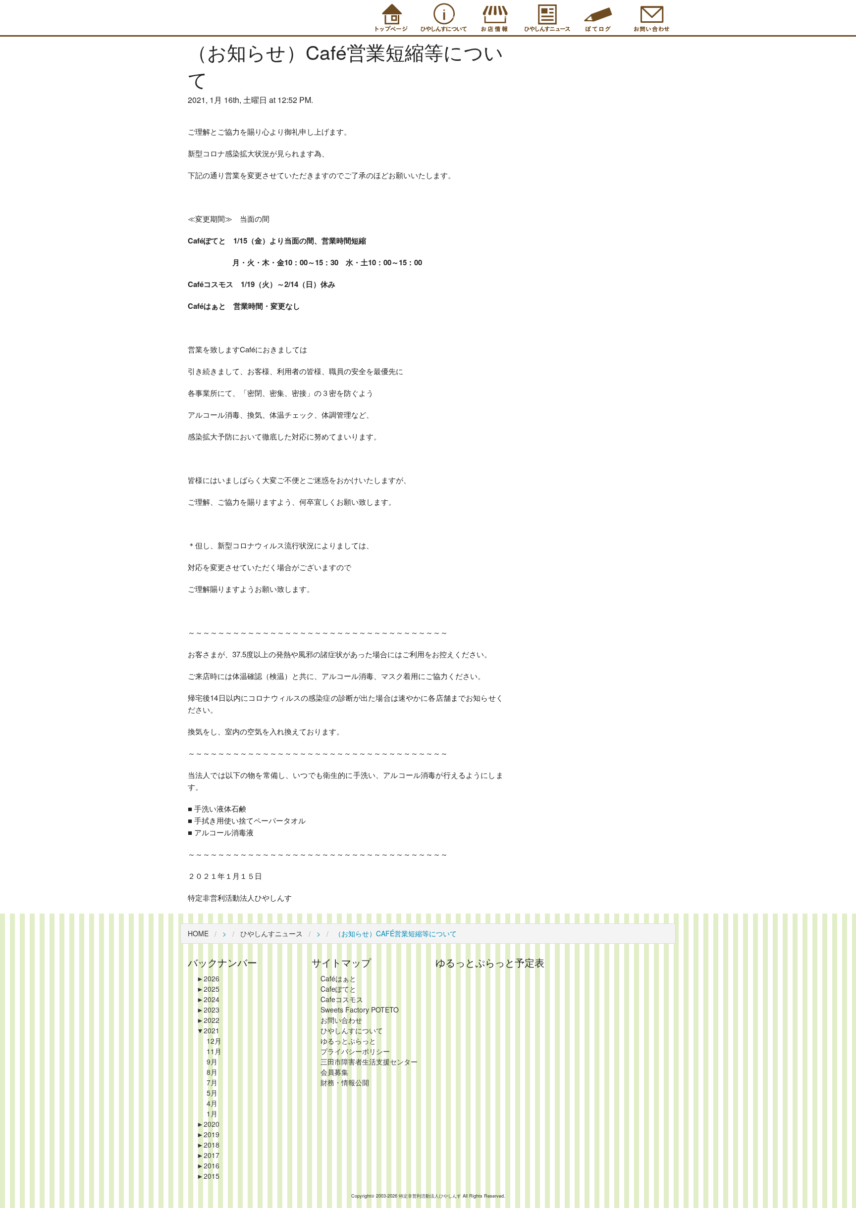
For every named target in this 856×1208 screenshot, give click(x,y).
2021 (208, 1030)
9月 (212, 1061)
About (442, 17)
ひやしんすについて (352, 1030)
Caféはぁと (338, 978)
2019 (208, 1134)
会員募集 (334, 1072)
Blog (598, 17)
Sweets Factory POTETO (360, 1010)
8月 (212, 1072)
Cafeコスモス (342, 999)
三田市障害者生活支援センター (369, 1061)
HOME (198, 933)
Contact (650, 17)
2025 (208, 989)
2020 (208, 1124)
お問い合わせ (341, 1020)
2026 (208, 978)
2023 (208, 1010)
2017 (208, 1155)
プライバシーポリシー (355, 1051)
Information (546, 17)
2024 (208, 999)
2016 (208, 1165)
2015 (208, 1176)
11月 (214, 1051)
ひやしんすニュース (271, 933)
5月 (212, 1093)
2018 (208, 1145)
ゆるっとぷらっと (348, 1041)
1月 (212, 1113)
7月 (212, 1082)
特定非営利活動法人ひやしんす (431, 1196)
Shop (494, 17)
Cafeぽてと (338, 989)
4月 (212, 1103)
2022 (208, 1020)
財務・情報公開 (345, 1082)
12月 (214, 1041)
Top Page (390, 17)
